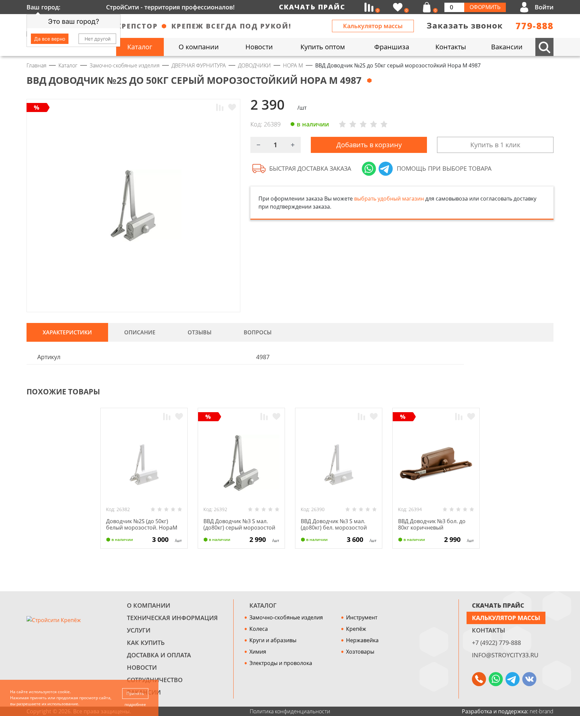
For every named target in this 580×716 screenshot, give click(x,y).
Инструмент (361, 617)
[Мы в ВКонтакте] (529, 679)
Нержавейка (362, 640)
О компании (148, 605)
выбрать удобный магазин (389, 198)
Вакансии (144, 692)
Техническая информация (172, 618)
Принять (135, 693)
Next (550, 391)
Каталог (263, 605)
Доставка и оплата (159, 655)
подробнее (135, 704)
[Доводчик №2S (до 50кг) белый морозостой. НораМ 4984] (144, 463)
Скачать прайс (312, 6)
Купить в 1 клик (495, 144)
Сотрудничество (155, 680)
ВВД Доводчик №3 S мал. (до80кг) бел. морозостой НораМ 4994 (334, 527)
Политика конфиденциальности (290, 711)
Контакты (488, 630)
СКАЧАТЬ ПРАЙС (498, 605)
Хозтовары (360, 651)
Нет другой (97, 39)
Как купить (146, 643)
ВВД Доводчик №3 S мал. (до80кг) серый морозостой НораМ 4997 (239, 527)
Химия (257, 651)
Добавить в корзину (369, 144)
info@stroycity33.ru (505, 655)
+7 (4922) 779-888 (496, 643)
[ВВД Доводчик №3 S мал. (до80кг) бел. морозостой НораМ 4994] (339, 463)
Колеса (258, 628)
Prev (537, 391)
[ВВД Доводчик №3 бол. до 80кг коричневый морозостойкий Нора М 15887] (436, 463)
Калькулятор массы (373, 26)
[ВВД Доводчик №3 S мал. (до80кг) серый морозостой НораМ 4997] (241, 463)
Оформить (485, 7)
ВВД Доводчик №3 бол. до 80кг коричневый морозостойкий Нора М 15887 (432, 530)
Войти (544, 7)
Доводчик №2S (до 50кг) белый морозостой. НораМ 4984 (141, 527)
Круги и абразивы (272, 640)
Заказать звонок (465, 25)
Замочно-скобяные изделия (286, 617)
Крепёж (356, 628)
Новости (142, 667)
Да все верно (49, 39)
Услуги (138, 630)
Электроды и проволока (280, 663)
